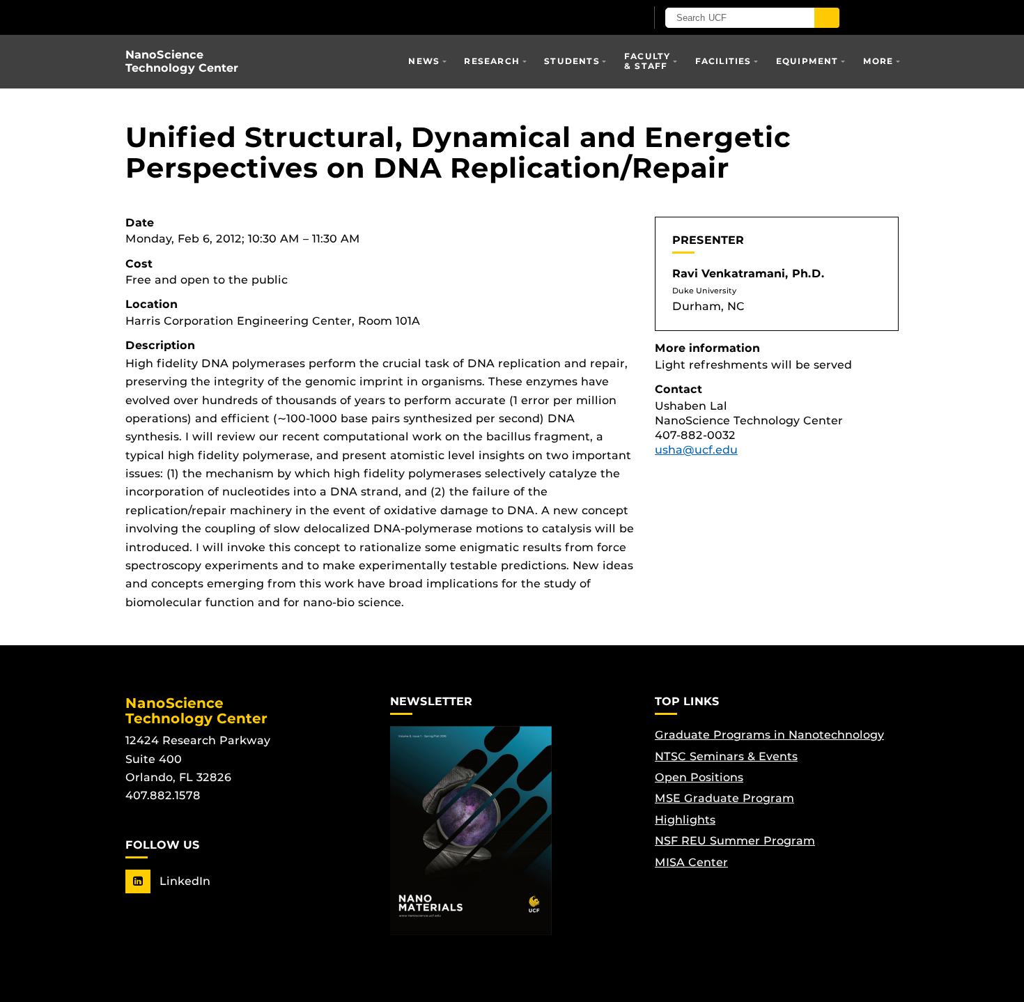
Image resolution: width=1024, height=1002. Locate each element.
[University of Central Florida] (288, 17)
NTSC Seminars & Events (726, 756)
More (878, 61)
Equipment (807, 61)
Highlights (685, 819)
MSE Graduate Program (724, 798)
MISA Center (691, 862)
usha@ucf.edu (696, 449)
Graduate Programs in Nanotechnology (769, 734)
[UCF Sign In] (600, 18)
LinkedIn (183, 881)
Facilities (723, 61)
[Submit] (826, 18)
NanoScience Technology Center (181, 61)
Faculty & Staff (647, 61)
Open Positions (699, 777)
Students (572, 61)
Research (492, 61)
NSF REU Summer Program (735, 840)
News (424, 61)
